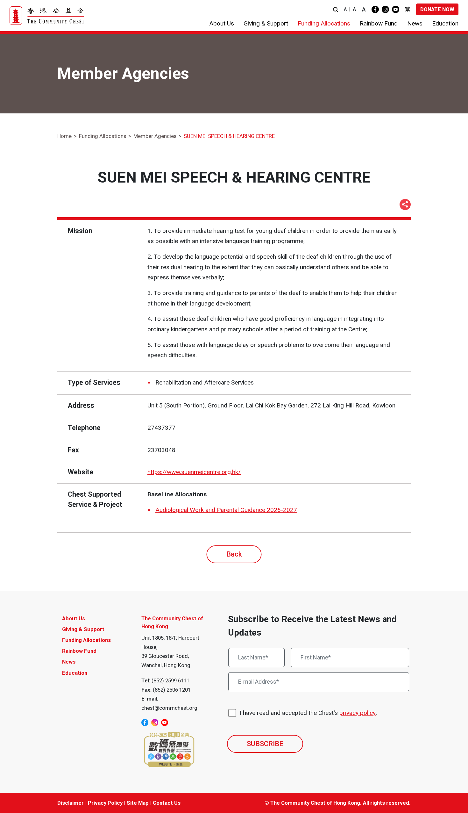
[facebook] (375, 9)
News (68, 661)
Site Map (138, 803)
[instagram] (385, 9)
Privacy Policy (105, 803)
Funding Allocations (102, 136)
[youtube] (395, 9)
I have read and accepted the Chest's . (308, 712)
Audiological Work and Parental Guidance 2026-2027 (226, 510)
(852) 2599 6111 (170, 680)
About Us (73, 618)
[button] (335, 9)
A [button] (345, 9)
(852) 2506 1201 (172, 690)
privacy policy (357, 712)
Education (74, 673)
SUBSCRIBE (265, 744)
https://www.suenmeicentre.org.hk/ (194, 472)
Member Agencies (154, 136)
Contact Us (167, 803)
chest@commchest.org (169, 708)
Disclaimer (70, 803)
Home (64, 136)
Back (234, 554)
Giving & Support (83, 629)
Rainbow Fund (79, 651)
